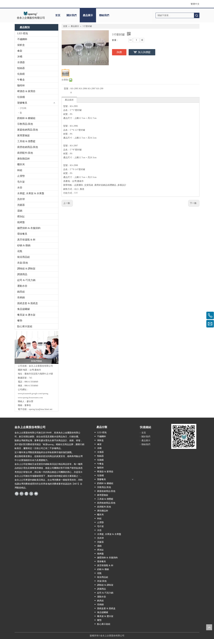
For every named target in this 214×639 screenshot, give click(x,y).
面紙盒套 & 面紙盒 (27, 303)
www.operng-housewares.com (30, 397)
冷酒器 (21, 62)
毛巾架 (21, 181)
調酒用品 (22, 274)
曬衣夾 (21, 164)
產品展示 (88, 15)
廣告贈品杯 (23, 158)
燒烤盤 (21, 222)
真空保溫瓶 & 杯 (26, 239)
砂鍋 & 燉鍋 (23, 245)
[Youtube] (36, 494)
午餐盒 (21, 79)
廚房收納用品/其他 (27, 147)
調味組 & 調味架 (26, 268)
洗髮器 (21, 205)
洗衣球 (21, 199)
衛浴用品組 (23, 257)
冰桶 (19, 56)
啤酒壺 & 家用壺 (26, 91)
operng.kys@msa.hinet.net (40, 409)
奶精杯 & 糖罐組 (26, 118)
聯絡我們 (104, 15)
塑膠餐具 (22, 102)
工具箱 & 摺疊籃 (26, 141)
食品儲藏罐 (23, 309)
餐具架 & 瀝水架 (26, 314)
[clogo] (31, 15)
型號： (67, 88)
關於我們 (72, 15)
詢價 (119, 52)
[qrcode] (183, 436)
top (209, 627)
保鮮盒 (21, 45)
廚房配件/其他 (25, 153)
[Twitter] (31, 494)
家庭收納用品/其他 (27, 129)
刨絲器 (21, 68)
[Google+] (21, 494)
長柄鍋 (21, 297)
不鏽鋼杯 (22, 39)
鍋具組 (21, 291)
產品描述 (69, 100)
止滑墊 (21, 176)
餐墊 (19, 320)
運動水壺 (22, 286)
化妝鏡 (21, 74)
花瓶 (19, 251)
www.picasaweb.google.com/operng (33, 393)
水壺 (19, 187)
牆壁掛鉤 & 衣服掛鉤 (28, 228)
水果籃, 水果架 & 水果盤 (30, 193)
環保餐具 (22, 233)
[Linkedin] (26, 494)
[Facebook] (17, 494)
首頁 (57, 15)
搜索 (196, 15)
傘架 (19, 50)
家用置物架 (23, 135)
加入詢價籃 (144, 52)
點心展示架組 (24, 326)
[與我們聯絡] (36, 347)
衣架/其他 (22, 262)
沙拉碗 (23, 108)
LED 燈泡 (22, 33)
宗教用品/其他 (25, 124)
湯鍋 (19, 210)
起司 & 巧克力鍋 (26, 280)
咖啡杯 (21, 85)
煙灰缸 (21, 216)
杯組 (19, 170)
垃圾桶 (21, 97)
